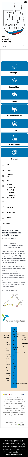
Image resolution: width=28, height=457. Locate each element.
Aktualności (13, 238)
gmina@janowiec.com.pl (20, 383)
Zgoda (8, 454)
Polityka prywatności (16, 454)
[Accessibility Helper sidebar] (25, 2)
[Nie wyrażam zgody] (26, 447)
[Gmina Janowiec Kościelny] (14, 6)
